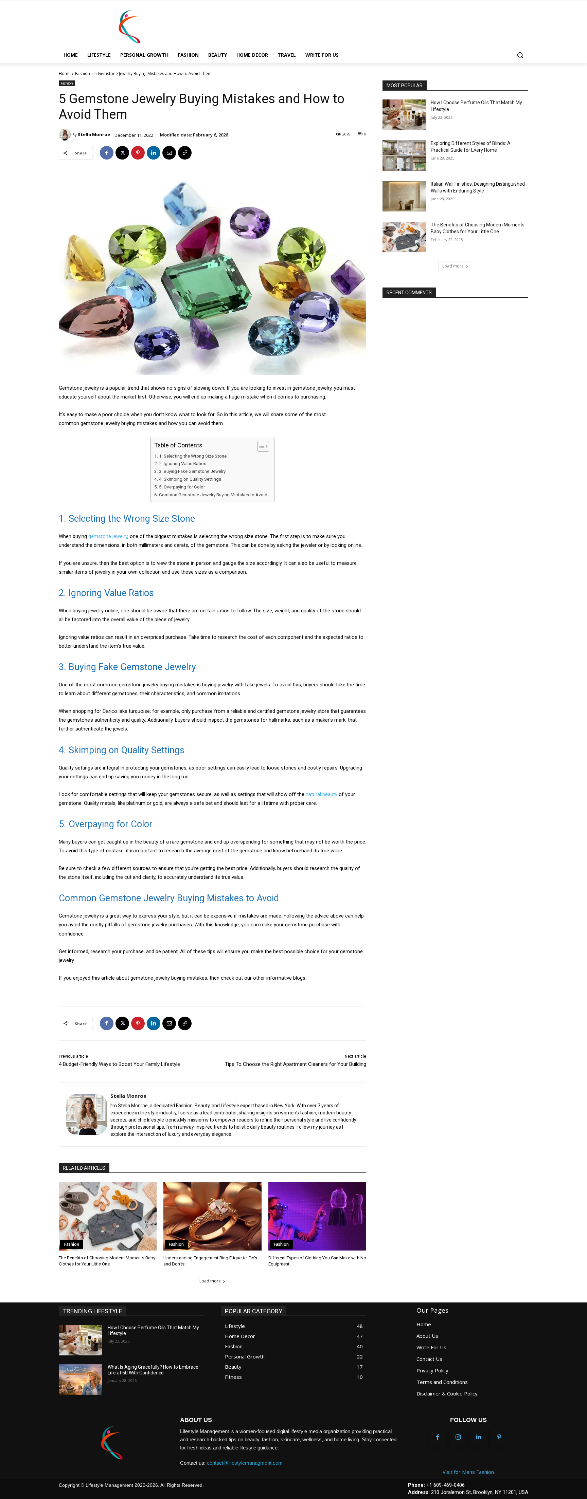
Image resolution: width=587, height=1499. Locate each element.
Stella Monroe (94, 134)
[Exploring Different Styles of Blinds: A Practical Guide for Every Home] (404, 155)
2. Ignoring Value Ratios (182, 463)
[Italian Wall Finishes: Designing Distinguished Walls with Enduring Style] (404, 196)
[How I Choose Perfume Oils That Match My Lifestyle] (404, 114)
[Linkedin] (153, 153)
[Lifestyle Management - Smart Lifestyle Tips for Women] (129, 27)
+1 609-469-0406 (445, 1485)
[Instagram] (458, 1437)
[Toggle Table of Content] (259, 446)
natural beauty (321, 794)
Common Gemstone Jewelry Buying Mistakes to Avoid (213, 494)
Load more (210, 1281)
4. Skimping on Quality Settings (190, 479)
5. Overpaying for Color (182, 486)
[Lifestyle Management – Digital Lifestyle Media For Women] (111, 1443)
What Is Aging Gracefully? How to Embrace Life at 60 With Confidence (153, 1369)
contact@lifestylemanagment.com (245, 1463)
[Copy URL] (185, 153)
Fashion (82, 73)
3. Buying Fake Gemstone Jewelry (192, 471)
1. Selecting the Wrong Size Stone (193, 456)
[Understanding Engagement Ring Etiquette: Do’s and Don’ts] (212, 1216)
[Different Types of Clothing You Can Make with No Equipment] (317, 1216)
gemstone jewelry (107, 536)
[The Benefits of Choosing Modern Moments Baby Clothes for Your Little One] (108, 1216)
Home (65, 73)
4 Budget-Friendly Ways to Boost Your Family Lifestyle (119, 1064)
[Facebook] (106, 153)
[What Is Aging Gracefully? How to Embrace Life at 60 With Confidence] (81, 1379)
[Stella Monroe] (65, 135)
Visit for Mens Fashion (468, 1471)
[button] (520, 55)
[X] (122, 153)
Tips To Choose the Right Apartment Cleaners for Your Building (295, 1064)
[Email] (169, 153)
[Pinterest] (138, 153)
